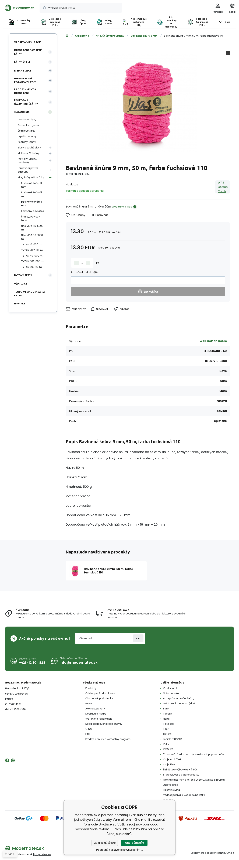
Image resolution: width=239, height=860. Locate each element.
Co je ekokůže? (172, 759)
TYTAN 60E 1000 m (32, 261)
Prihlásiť (138, 638)
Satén (166, 708)
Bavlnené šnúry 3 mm (31, 185)
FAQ (87, 734)
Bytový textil (23, 275)
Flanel (166, 718)
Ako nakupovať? (95, 708)
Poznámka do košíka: (85, 272)
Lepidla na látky (27, 136)
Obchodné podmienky (99, 698)
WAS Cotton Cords (223, 187)
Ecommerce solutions (204, 853)
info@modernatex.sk (78, 662)
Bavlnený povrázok (32, 211)
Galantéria (82, 36)
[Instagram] (13, 760)
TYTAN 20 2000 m (32, 250)
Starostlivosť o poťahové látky (181, 774)
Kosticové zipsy (27, 119)
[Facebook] (7, 760)
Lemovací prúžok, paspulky (28, 170)
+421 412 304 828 (32, 662)
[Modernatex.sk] (67, 35)
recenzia (168, 800)
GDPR (88, 703)
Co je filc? (169, 764)
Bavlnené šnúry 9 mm (144, 36)
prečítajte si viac (122, 206)
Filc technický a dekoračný (25, 91)
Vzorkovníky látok (27, 42)
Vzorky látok (170, 688)
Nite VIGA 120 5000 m (32, 227)
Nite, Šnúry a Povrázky (110, 36)
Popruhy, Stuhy (27, 142)
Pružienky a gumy (28, 125)
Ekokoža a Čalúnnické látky (26, 102)
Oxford (167, 734)
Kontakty (90, 688)
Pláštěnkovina (171, 790)
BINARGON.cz (226, 853)
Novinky (19, 303)
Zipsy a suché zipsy (29, 147)
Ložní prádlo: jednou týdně (179, 703)
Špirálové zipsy (26, 130)
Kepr (165, 729)
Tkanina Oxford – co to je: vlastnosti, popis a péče (193, 754)
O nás (89, 729)
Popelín (167, 713)
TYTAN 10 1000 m (31, 244)
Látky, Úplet (22, 62)
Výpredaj (20, 284)
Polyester (168, 724)
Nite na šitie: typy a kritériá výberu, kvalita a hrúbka (194, 779)
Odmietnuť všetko (105, 842)
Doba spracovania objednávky (103, 724)
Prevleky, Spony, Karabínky (27, 160)
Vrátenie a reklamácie (98, 718)
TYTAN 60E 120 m (31, 267)
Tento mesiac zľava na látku (29, 293)
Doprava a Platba (95, 713)
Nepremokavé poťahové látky (25, 80)
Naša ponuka (171, 693)
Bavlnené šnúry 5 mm (31, 194)
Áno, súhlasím (134, 842)
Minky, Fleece (22, 70)
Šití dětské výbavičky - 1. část (181, 769)
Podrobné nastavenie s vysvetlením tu (119, 849)
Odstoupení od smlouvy (100, 693)
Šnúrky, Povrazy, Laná (30, 218)
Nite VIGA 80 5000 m (32, 237)
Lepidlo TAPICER (172, 739)
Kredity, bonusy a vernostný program (108, 739)
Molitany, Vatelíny (28, 153)
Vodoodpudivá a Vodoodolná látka (184, 795)
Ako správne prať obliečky (178, 698)
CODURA (168, 749)
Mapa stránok (42, 854)
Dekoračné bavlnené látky (28, 52)
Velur (166, 744)
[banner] (19, 7)
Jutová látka (170, 785)
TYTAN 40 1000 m (32, 255)
